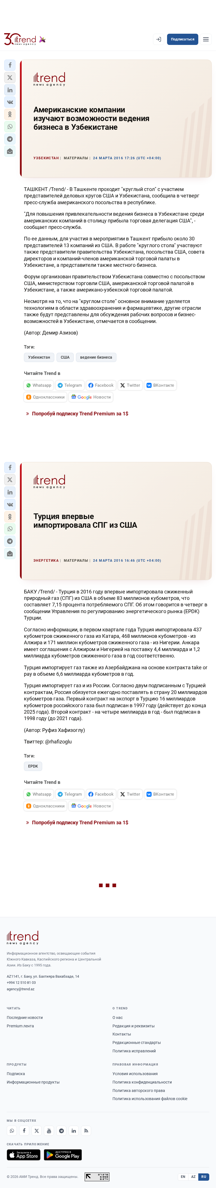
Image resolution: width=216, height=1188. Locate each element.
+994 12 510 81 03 (21, 982)
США (65, 357)
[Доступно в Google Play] (63, 1154)
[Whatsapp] (12, 1131)
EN (183, 1177)
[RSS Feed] (86, 1131)
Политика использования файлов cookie (149, 1098)
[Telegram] (61, 1131)
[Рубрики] (206, 39)
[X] (37, 1131)
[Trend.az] (25, 39)
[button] (9, 65)
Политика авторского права (138, 1090)
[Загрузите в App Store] (23, 1154)
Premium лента (20, 1026)
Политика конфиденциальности (142, 1082)
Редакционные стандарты (136, 1042)
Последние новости (25, 1017)
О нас (117, 1017)
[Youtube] (49, 1131)
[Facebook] (24, 1131)
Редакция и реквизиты (133, 1026)
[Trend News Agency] (22, 938)
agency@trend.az (20, 989)
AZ (193, 1177)
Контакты (121, 1034)
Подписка (16, 1073)
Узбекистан (39, 357)
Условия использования (135, 1073)
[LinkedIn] (74, 1131)
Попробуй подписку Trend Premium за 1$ (79, 414)
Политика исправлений (134, 1051)
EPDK (33, 766)
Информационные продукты (33, 1082)
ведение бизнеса (96, 357)
